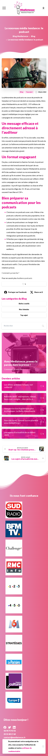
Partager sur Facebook (17, 292)
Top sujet (24, 315)
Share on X (38, 292)
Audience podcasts (24, 278)
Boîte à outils (24, 304)
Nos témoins (24, 309)
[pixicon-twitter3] (9, 727)
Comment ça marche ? (10, 273)
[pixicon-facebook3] (5, 727)
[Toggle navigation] (4, 8)
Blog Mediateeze (20, 36)
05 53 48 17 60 (10, 734)
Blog (33, 36)
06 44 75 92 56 (10, 731)
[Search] (43, 325)
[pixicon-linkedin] (14, 727)
